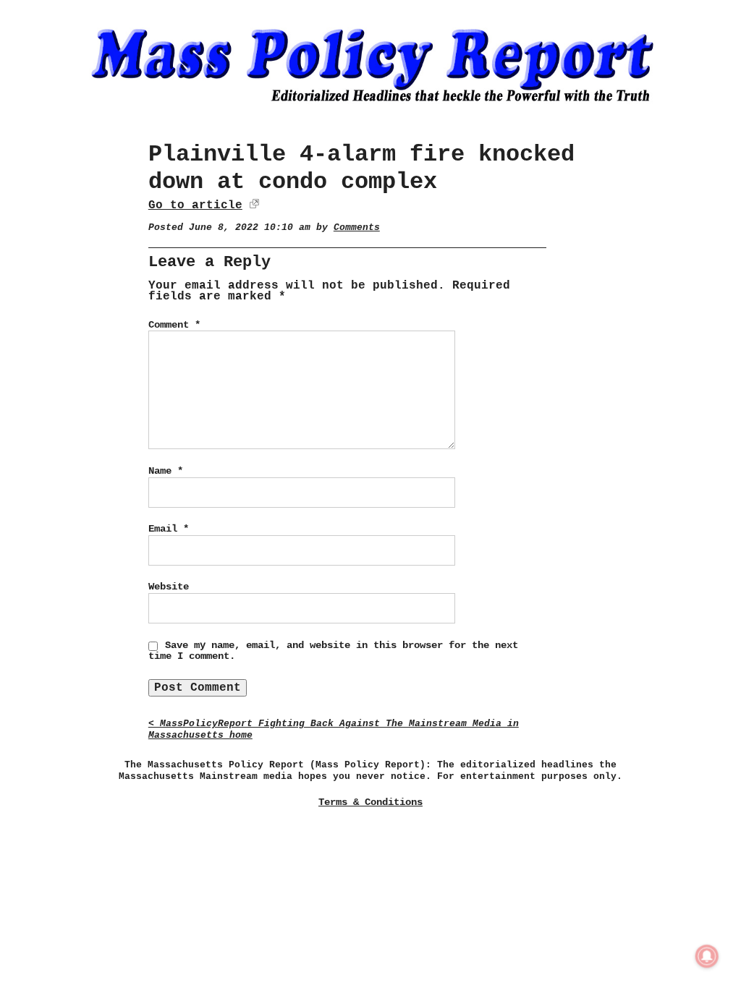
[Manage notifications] (707, 956)
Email (168, 529)
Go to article (195, 205)
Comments (357, 227)
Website (168, 586)
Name (165, 471)
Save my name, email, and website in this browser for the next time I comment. (333, 651)
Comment (174, 325)
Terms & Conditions (370, 802)
